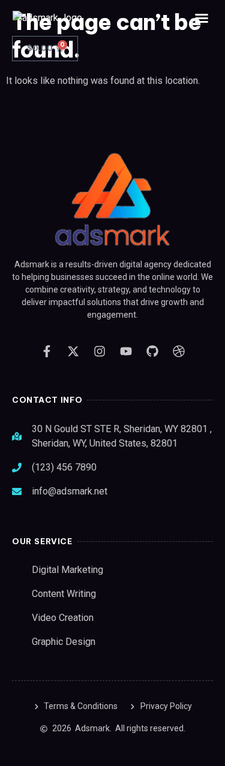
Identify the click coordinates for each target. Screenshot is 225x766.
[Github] (152, 351)
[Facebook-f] (47, 351)
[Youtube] (126, 351)
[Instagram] (100, 351)
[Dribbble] (179, 351)
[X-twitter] (73, 351)
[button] (201, 18)
